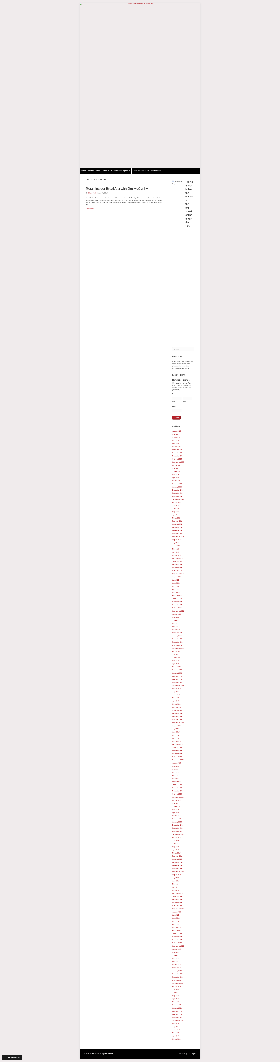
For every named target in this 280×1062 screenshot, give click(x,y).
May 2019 (175, 698)
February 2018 (177, 744)
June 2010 (176, 1030)
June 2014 (176, 881)
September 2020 (178, 648)
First (173, 401)
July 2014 (175, 878)
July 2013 (175, 915)
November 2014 (177, 865)
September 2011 (178, 983)
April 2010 (175, 1036)
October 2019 (177, 682)
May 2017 (175, 772)
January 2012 (177, 971)
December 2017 (177, 750)
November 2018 (177, 716)
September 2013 (178, 909)
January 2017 (177, 785)
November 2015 (177, 828)
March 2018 (176, 741)
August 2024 (176, 502)
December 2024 (177, 490)
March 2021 (176, 629)
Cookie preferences (12, 1057)
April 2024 (175, 515)
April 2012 (175, 961)
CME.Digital (192, 1054)
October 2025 (177, 459)
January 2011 (177, 1008)
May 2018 (175, 735)
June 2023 (176, 546)
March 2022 (176, 592)
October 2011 (177, 980)
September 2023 (178, 536)
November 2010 (177, 1014)
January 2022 (177, 599)
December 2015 (177, 825)
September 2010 (178, 1020)
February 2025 (177, 484)
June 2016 (176, 806)
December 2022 (177, 564)
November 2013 (177, 902)
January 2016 (177, 822)
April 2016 (175, 812)
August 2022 (176, 577)
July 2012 (175, 952)
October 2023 (177, 533)
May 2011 (175, 996)
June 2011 (175, 992)
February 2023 (177, 558)
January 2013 (177, 934)
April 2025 (175, 477)
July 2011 (175, 989)
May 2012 (175, 958)
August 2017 (176, 763)
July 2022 (175, 580)
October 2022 (177, 571)
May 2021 (175, 623)
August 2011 (176, 986)
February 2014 (177, 893)
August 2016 (176, 800)
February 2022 (177, 595)
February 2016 (177, 819)
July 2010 (175, 1026)
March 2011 (176, 1002)
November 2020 (177, 642)
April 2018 (175, 738)
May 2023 (175, 549)
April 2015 (175, 850)
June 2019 (176, 695)
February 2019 (177, 707)
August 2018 (176, 726)
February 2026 (177, 450)
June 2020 (176, 657)
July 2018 (175, 729)
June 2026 (176, 437)
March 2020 (176, 667)
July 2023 (175, 543)
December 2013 (177, 899)
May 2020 (175, 660)
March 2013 (176, 927)
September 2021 (178, 611)
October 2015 (177, 831)
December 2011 (177, 974)
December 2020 (177, 639)
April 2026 (175, 443)
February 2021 (177, 633)
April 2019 (175, 701)
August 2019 (176, 688)
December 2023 (177, 527)
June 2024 (176, 509)
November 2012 (177, 940)
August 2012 (176, 949)
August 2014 (176, 875)
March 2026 (176, 446)
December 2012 (177, 937)
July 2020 (175, 654)
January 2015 (177, 859)
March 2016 (176, 816)
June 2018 (176, 732)
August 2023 (176, 540)
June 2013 (176, 918)
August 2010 (176, 1023)
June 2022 (176, 583)
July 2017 (175, 766)
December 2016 (177, 788)
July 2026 (175, 434)
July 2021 (175, 617)
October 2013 (177, 906)
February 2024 (177, 521)
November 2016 (177, 791)
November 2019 (177, 679)
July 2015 (175, 840)
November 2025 (177, 456)
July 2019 (175, 691)
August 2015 (176, 837)
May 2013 (175, 921)
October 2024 (177, 496)
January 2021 (177, 636)
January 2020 (177, 673)
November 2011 (177, 977)
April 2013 (175, 924)
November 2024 (177, 493)
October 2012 (177, 943)
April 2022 (175, 589)
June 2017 (176, 769)
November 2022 (177, 567)
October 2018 (177, 719)
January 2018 (177, 747)
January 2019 (177, 710)
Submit (176, 418)
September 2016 (178, 797)
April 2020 (175, 664)
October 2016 (177, 794)
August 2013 (176, 912)
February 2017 (177, 781)
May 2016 (175, 809)
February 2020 (177, 670)
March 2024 (176, 518)
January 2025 (177, 487)
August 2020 (176, 651)
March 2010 (176, 1039)
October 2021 (177, 608)
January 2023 (177, 561)
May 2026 (175, 440)
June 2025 (176, 471)
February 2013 (177, 930)
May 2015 (175, 847)
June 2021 (176, 620)
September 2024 (178, 499)
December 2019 (177, 676)
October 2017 (177, 757)
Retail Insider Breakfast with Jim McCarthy (117, 188)
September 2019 (178, 685)
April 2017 (175, 775)
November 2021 (177, 605)
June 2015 (176, 844)
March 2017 (176, 778)
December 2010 (177, 1011)
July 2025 (175, 468)
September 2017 (178, 760)
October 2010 (177, 1017)
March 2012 (176, 965)
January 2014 (177, 896)
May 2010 (175, 1033)
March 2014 (176, 890)
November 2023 (177, 530)
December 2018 (177, 713)
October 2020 (177, 645)
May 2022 (175, 586)
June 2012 (176, 955)
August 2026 (176, 431)
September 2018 (178, 722)
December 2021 (177, 602)
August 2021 (176, 614)
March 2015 (176, 853)
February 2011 (177, 1005)
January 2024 (177, 524)
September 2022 (178, 574)
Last (184, 401)
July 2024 (175, 505)
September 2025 (178, 462)
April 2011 (175, 999)
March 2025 (176, 481)
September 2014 (178, 871)
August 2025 (176, 465)
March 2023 (176, 555)
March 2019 (176, 704)
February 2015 (177, 856)
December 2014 (177, 862)
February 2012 (177, 968)
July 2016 (175, 803)
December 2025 (177, 453)
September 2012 (178, 946)
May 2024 (175, 512)
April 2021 (175, 626)
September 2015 (178, 834)
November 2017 (177, 754)
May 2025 (175, 474)
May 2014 (175, 884)
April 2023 (175, 552)
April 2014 (175, 887)
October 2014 (177, 868)
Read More (90, 208)
